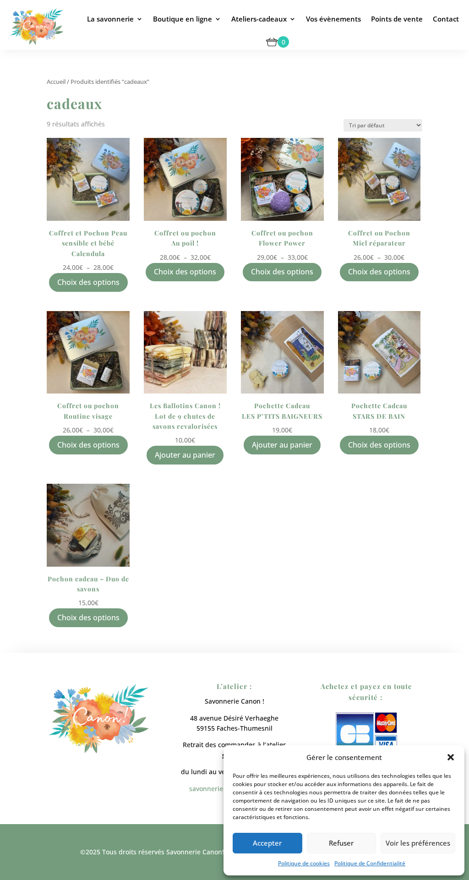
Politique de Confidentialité (369, 863)
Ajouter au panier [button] (185, 455)
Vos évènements (333, 18)
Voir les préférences (418, 842)
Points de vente (397, 18)
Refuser (341, 842)
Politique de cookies (304, 863)
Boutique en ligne (182, 18)
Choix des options (88, 282)
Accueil (56, 81)
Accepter (267, 842)
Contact (446, 18)
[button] (450, 757)
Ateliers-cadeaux (259, 18)
